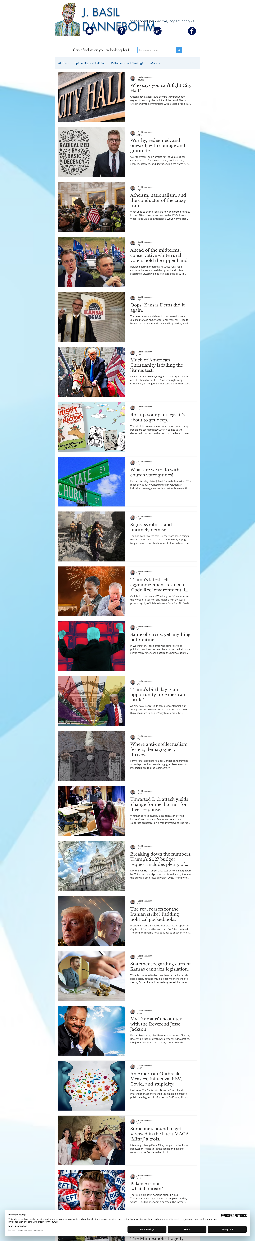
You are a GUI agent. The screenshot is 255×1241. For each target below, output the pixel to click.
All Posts (63, 63)
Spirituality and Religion (90, 63)
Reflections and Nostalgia (127, 63)
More (153, 63)
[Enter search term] (179, 50)
